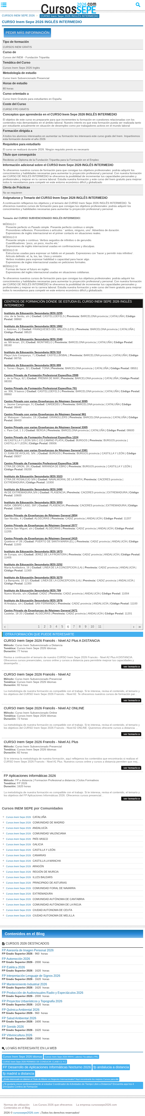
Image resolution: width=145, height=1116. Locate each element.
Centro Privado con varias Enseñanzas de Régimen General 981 (45, 414)
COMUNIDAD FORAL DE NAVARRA (41, 888)
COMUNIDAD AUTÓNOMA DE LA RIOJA (43, 904)
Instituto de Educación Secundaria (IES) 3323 (33, 476)
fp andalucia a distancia (111, 1067)
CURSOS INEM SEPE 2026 (18, 15)
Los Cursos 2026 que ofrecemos (52, 1104)
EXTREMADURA (29, 893)
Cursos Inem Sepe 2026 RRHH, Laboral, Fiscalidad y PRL (71, 1057)
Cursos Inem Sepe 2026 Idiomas (22, 1056)
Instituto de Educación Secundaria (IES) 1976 (33, 600)
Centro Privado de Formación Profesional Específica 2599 (41, 375)
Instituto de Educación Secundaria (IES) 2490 (33, 489)
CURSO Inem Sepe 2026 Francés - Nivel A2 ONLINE (44, 708)
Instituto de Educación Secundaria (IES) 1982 (33, 326)
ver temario (130, 666)
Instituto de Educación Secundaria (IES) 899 (32, 365)
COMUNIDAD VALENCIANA (36, 833)
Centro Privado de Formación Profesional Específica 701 (40, 388)
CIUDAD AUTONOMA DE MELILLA (40, 915)
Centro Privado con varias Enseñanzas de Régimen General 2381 (46, 450)
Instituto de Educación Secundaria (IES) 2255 (33, 313)
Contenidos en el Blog (25, 934)
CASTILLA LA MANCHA (33, 860)
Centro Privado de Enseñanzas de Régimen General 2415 (40, 538)
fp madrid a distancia (18, 1073)
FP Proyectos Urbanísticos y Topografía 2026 (32, 1001)
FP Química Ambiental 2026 (20, 1009)
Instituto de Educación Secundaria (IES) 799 (32, 590)
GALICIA (24, 844)
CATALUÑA (26, 817)
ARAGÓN (25, 866)
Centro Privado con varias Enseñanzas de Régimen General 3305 (46, 427)
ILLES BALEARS (29, 877)
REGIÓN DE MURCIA (32, 871)
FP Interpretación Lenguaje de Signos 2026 (31, 975)
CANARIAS (26, 855)
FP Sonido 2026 (13, 1026)
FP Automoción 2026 (16, 958)
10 (92, 626)
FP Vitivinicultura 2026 (17, 1035)
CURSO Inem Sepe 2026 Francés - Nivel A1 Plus (41, 742)
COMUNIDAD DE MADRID (35, 822)
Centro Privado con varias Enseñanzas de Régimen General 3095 (46, 401)
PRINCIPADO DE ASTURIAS (36, 882)
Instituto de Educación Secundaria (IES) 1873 (33, 551)
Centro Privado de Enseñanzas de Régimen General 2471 (40, 610)
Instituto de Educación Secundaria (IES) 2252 (33, 564)
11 (99, 626)
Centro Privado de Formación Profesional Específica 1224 (41, 437)
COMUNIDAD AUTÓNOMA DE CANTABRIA (45, 899)
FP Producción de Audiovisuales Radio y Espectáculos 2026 (42, 992)
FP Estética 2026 (13, 967)
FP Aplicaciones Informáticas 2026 (30, 776)
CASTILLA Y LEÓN (30, 849)
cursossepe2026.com (26, 1112)
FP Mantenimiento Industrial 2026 (24, 984)
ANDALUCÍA (26, 827)
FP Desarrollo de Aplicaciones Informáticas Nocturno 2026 (47, 1067)
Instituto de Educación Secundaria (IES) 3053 (33, 502)
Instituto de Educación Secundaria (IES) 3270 (33, 577)
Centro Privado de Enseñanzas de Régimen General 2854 (40, 515)
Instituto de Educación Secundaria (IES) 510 (32, 352)
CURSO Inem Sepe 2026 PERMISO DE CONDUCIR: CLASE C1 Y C (34, 1062)
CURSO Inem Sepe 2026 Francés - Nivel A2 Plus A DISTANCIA (52, 641)
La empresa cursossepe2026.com (96, 1104)
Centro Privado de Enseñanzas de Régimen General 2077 (40, 525)
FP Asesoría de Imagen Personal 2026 (28, 950)
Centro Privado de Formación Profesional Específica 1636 (41, 463)
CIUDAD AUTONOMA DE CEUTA (39, 910)
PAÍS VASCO (27, 838)
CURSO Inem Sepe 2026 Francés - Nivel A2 (37, 674)
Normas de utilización (16, 1104)
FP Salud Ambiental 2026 (19, 1018)
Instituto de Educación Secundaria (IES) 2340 (33, 339)
